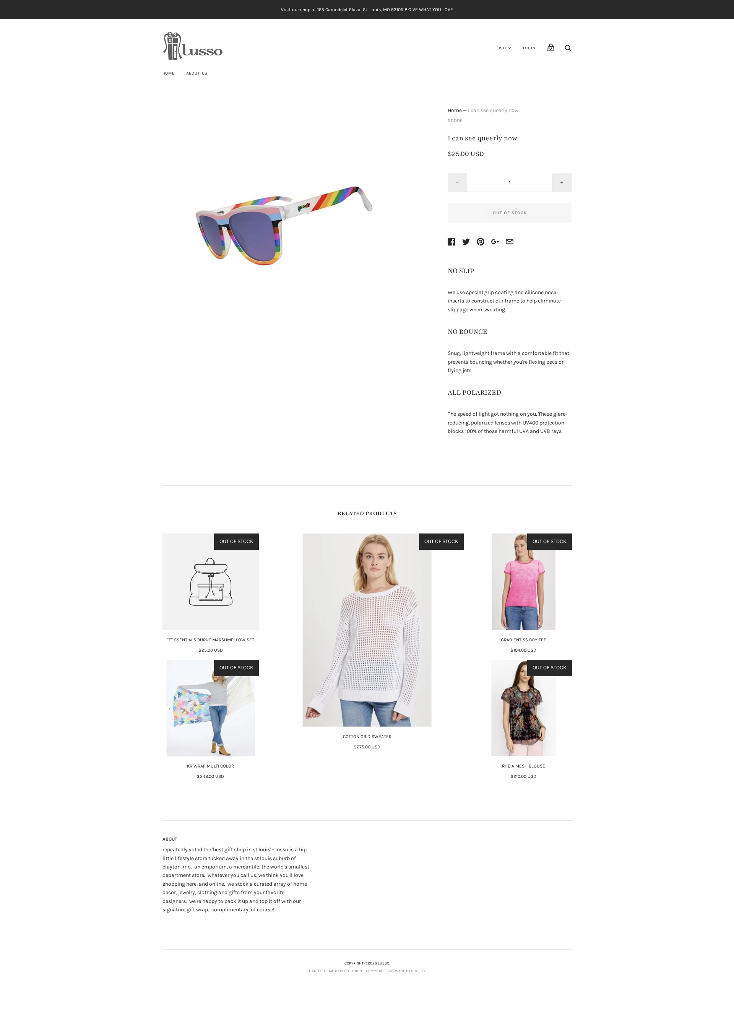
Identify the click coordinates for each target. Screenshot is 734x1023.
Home (168, 73)
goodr (455, 120)
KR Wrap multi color (210, 766)
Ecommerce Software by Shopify (394, 971)
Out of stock (510, 212)
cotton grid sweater (367, 736)
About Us (197, 73)
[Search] (568, 50)
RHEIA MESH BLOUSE (523, 766)
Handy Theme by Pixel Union (335, 971)
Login (529, 48)
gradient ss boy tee (523, 639)
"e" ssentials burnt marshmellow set (210, 639)
